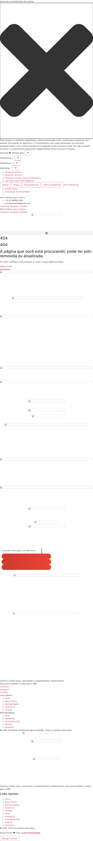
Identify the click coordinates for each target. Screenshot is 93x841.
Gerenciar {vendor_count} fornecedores (23, 178)
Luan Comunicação (31, 833)
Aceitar (5, 185)
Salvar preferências (52, 185)
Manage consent (9, 838)
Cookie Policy (11, 189)
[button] (46, 71)
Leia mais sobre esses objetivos (19, 181)
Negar (16, 185)
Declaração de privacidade (17, 191)
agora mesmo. (19, 197)
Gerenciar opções (13, 172)
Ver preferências (31, 185)
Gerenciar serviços (13, 175)
